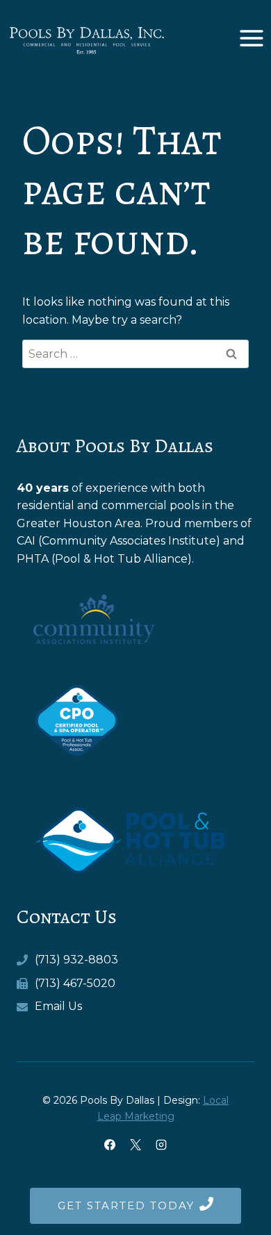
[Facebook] (110, 1145)
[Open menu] (251, 38)
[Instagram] (161, 1145)
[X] (135, 1145)
